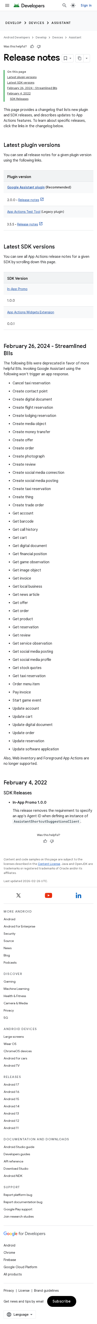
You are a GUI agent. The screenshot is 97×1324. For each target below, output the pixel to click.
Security (9, 934)
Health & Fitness (15, 996)
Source (9, 941)
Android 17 (11, 1084)
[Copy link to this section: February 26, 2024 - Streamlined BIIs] (17, 354)
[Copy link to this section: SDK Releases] (36, 793)
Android (9, 919)
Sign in (86, 5)
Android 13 (11, 1113)
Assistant (61, 23)
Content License (49, 864)
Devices (36, 23)
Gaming (10, 981)
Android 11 (11, 1128)
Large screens (14, 1037)
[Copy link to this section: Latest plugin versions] (64, 145)
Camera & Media (16, 1003)
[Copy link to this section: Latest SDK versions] (59, 247)
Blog (7, 955)
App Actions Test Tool (23, 212)
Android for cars (15, 1058)
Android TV (12, 1065)
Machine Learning (16, 989)
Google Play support (18, 1209)
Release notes (28, 200)
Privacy (9, 1010)
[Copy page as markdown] (80, 58)
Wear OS (10, 1044)
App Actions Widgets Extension (30, 312)
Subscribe (62, 1301)
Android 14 (11, 1106)
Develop (13, 23)
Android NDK (13, 1176)
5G (6, 1018)
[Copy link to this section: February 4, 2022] (51, 783)
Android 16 (11, 1092)
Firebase (10, 1260)
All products (13, 1274)
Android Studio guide (19, 1147)
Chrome (9, 1253)
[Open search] (64, 5)
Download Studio (16, 1169)
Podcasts (10, 962)
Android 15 (11, 1099)
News (8, 948)
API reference (13, 1161)
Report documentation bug (23, 1202)
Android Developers (17, 37)
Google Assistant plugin (26, 187)
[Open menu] (7, 5)
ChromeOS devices (18, 1051)
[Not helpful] (38, 46)
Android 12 (11, 1121)
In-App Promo (17, 289)
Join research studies (19, 1216)
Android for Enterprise (19, 926)
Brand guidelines (46, 1290)
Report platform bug (18, 1195)
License (24, 1290)
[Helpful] (32, 46)
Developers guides (17, 1154)
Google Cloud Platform (20, 1267)
